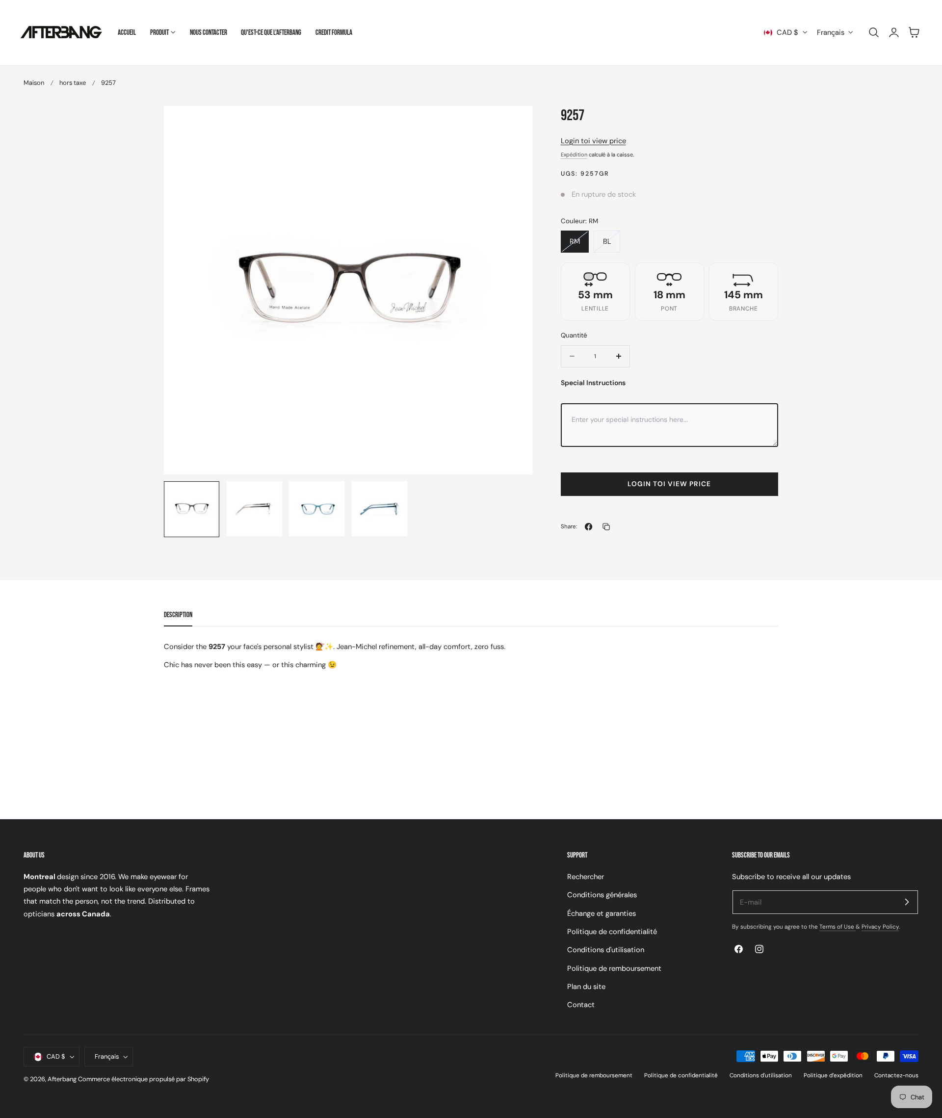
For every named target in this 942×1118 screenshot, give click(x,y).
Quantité (574, 335)
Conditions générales (602, 895)
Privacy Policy (880, 927)
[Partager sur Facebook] (588, 526)
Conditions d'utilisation (605, 950)
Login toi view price (593, 141)
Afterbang (62, 1079)
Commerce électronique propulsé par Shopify (143, 1079)
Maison (34, 82)
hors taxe (72, 82)
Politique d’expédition (833, 1075)
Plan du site (586, 986)
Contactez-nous (896, 1075)
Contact (581, 1005)
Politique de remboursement (614, 968)
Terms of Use (837, 927)
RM (579, 244)
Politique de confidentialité (612, 931)
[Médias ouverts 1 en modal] (514, 123)
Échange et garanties (601, 913)
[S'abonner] (906, 901)
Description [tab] (178, 615)
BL (611, 244)
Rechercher (585, 877)
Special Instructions (593, 382)
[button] (874, 32)
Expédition (574, 154)
